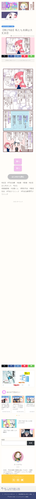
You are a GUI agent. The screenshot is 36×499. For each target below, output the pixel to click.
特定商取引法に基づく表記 (25, 494)
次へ (18, 168)
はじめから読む (18, 177)
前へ (18, 161)
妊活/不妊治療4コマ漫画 (7, 26)
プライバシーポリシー (9, 494)
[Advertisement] (18, 281)
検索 (3, 440)
